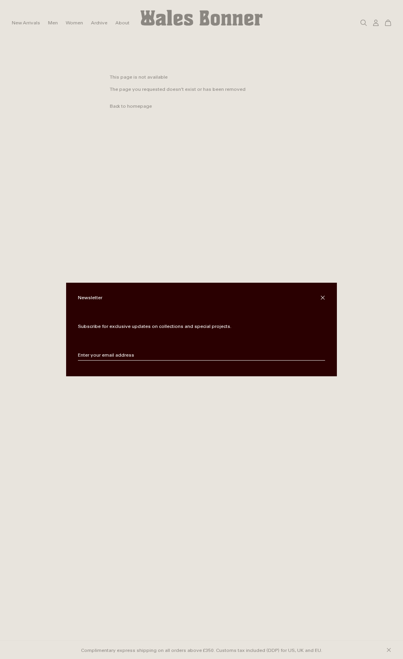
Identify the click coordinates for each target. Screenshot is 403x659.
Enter (319, 355)
